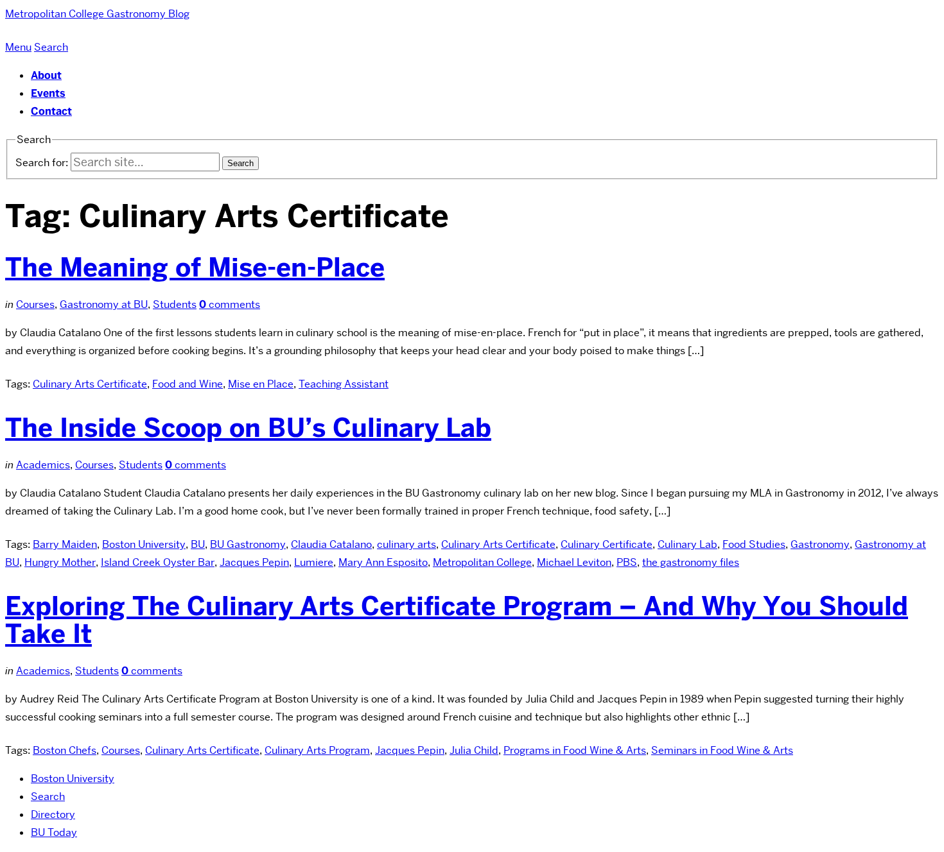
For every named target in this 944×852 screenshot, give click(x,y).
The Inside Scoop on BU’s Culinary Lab (248, 428)
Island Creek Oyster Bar (157, 562)
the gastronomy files (690, 562)
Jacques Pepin (254, 562)
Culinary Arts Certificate (90, 384)
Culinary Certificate (606, 544)
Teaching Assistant (344, 384)
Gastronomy (820, 544)
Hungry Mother (60, 562)
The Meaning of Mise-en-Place (195, 267)
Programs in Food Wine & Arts (574, 750)
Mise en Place (260, 384)
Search (48, 796)
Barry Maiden (65, 544)
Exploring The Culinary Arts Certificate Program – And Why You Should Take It (456, 620)
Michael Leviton (574, 562)
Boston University (144, 544)
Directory (53, 814)
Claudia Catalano (331, 544)
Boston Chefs (64, 750)
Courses (35, 304)
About (46, 75)
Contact (51, 111)
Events (48, 93)
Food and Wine (187, 384)
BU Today (54, 832)
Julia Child (474, 750)
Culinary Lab (687, 544)
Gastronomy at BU (104, 304)
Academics (43, 465)
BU (198, 544)
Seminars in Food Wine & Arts (722, 750)
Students (175, 304)
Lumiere (313, 562)
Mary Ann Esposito (383, 562)
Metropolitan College (482, 562)
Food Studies (753, 544)
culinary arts (406, 544)
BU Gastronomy (248, 544)
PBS (626, 562)
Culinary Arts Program (317, 750)
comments (229, 304)
